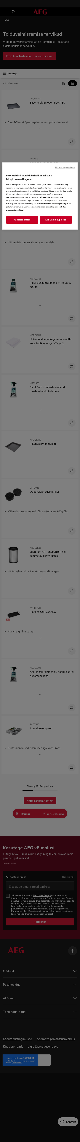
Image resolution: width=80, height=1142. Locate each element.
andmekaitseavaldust (15, 209)
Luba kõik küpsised (55, 220)
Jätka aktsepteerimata (65, 167)
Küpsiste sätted (22, 220)
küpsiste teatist (57, 206)
